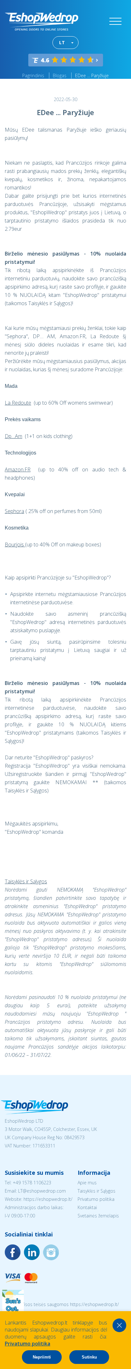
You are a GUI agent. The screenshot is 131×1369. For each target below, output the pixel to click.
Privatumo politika (96, 1199)
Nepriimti (42, 1357)
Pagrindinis (33, 75)
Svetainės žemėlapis (98, 1216)
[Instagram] (32, 1252)
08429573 (74, 1137)
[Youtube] (51, 1252)
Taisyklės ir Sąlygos (96, 1191)
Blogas (59, 75)
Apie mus (87, 1183)
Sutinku (89, 1357)
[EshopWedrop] (41, 22)
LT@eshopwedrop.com (42, 1191)
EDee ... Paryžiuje (92, 75)
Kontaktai (87, 1207)
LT (62, 42)
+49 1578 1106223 (32, 1183)
